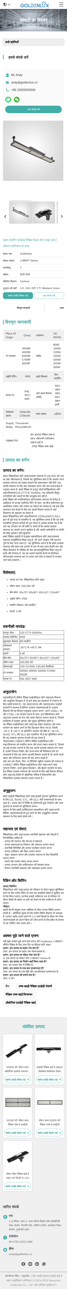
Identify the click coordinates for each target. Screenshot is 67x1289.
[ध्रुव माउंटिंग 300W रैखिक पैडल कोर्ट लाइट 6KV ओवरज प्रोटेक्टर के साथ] (33, 159)
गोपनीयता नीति (12, 1275)
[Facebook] (23, 1264)
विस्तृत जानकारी (23, 308)
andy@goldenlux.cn (24, 82)
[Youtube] (30, 1264)
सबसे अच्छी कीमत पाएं (18, 295)
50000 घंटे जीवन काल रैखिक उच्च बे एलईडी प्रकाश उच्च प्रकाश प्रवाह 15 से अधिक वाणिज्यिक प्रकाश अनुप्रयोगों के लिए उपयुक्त (17, 1123)
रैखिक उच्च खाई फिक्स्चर (19, 994)
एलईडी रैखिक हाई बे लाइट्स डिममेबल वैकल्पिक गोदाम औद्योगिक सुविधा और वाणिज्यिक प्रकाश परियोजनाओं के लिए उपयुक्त (49, 1069)
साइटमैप (25, 1275)
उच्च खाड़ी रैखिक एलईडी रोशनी (35, 986)
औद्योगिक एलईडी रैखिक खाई (21, 1002)
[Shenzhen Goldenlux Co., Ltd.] (34, 4)
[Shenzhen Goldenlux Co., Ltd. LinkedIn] (37, 1264)
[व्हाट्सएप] (8, 100)
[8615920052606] (44, 1264)
